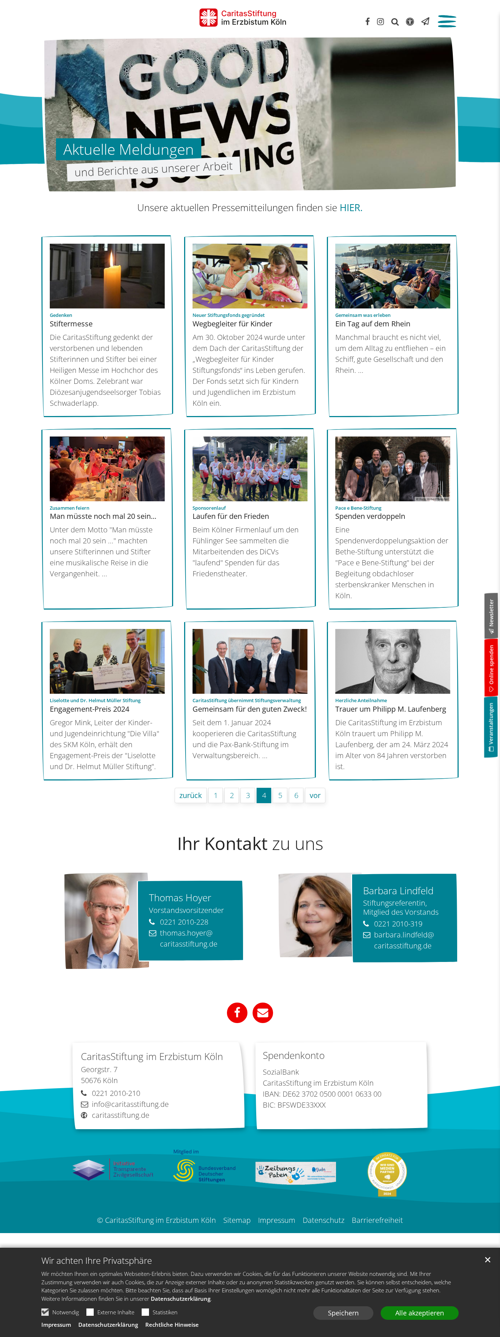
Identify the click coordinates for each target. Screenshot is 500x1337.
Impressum (56, 1324)
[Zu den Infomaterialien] (425, 21)
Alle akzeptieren (419, 1312)
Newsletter (491, 613)
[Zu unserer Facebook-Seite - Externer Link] (368, 21)
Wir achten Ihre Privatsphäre (96, 1260)
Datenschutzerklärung (180, 1298)
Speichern (343, 1312)
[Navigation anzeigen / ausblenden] (447, 22)
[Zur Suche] (395, 21)
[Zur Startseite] (243, 17)
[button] (237, 1013)
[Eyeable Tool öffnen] (410, 21)
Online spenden (491, 665)
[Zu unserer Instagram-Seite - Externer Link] (380, 21)
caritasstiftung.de (120, 1115)
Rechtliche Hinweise (172, 1324)
